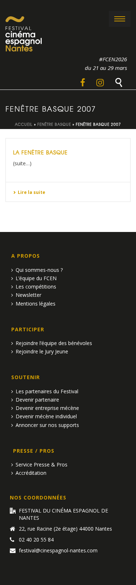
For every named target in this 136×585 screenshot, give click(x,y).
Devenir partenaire (37, 399)
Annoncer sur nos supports (47, 425)
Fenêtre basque (54, 124)
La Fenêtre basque (40, 152)
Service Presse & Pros (41, 464)
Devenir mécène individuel (46, 416)
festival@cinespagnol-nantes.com (58, 550)
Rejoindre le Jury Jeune (42, 351)
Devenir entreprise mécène (47, 407)
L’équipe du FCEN (36, 278)
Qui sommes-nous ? (39, 269)
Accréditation (31, 472)
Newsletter (28, 294)
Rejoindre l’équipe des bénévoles (54, 343)
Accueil (24, 124)
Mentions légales (35, 303)
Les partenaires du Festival (47, 391)
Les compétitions (36, 286)
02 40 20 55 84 (36, 539)
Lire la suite (31, 192)
